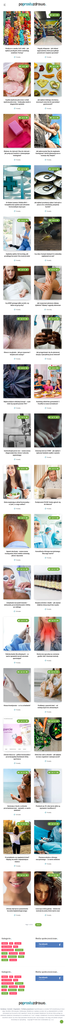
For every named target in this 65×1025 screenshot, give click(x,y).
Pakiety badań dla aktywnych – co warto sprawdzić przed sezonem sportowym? (17, 656)
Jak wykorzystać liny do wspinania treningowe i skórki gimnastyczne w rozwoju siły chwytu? (48, 153)
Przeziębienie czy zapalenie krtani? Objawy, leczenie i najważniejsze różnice (17, 859)
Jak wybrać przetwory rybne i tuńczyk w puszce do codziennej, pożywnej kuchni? (47, 205)
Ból (11, 943)
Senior (22, 953)
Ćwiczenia (13, 960)
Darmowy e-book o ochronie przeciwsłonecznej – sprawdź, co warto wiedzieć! (17, 808)
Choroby (49, 309)
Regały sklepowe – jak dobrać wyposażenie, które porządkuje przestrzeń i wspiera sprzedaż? (48, 51)
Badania (4, 943)
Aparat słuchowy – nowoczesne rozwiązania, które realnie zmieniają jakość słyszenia (17, 553)
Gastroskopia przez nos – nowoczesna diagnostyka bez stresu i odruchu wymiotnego (17, 453)
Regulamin (17, 1009)
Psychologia (13, 953)
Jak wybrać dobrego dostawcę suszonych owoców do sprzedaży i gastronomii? (48, 102)
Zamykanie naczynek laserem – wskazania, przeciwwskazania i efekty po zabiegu (17, 605)
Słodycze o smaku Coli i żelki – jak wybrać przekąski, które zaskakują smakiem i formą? (17, 51)
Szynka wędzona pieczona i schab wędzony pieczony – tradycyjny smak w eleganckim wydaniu (17, 102)
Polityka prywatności (27, 1009)
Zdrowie (18, 611)
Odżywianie (19, 950)
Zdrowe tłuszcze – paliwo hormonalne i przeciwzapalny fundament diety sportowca (17, 757)
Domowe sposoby (7, 950)
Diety (15, 946)
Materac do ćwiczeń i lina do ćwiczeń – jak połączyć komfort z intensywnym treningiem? (17, 153)
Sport (4, 956)
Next (38, 924)
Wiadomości (12, 956)
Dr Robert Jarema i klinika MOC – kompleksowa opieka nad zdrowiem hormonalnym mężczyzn (17, 205)
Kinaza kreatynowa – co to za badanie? (17, 705)
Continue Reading (25, 40)
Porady (18, 57)
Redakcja (3, 1009)
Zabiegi (21, 956)
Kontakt (9, 1009)
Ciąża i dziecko (6, 946)
